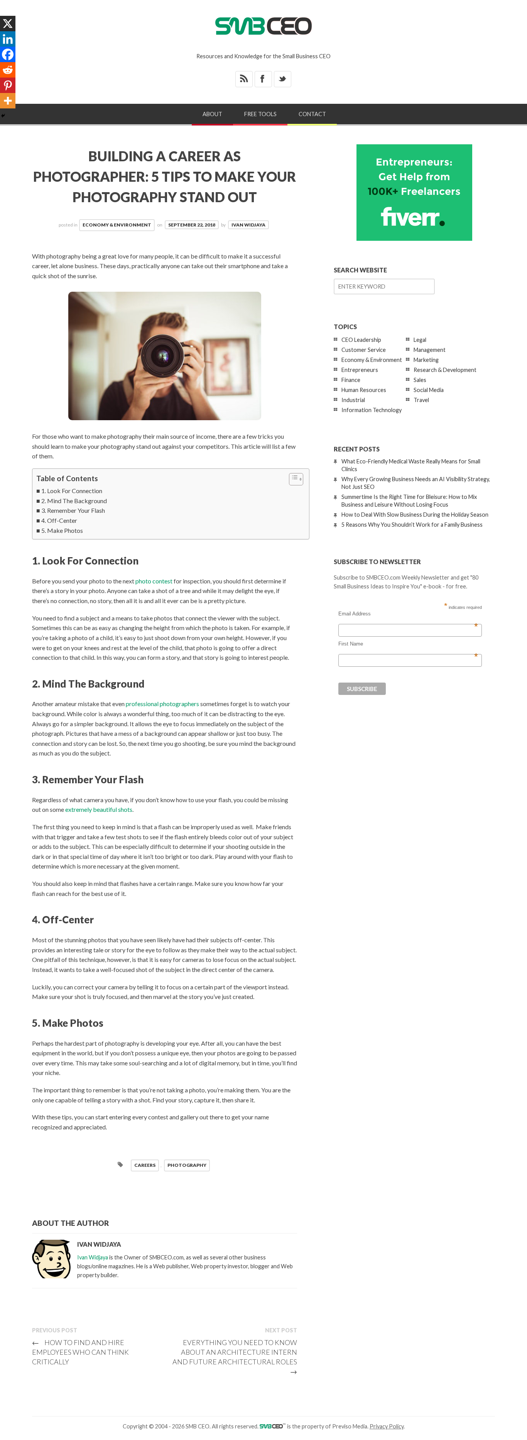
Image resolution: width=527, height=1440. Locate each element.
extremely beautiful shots (98, 809)
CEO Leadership (361, 339)
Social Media (429, 390)
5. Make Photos (62, 530)
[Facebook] (7, 54)
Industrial (353, 400)
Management (430, 349)
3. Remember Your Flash (73, 510)
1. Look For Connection (71, 490)
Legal (420, 339)
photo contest (153, 581)
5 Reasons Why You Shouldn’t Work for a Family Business (412, 524)
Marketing (426, 360)
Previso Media (349, 1426)
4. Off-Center (59, 520)
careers (144, 1165)
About (212, 114)
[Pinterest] (7, 85)
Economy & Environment (117, 225)
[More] (7, 100)
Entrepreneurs (359, 370)
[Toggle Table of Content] (292, 479)
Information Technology (371, 410)
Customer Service (363, 349)
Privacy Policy (387, 1426)
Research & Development (445, 370)
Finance (350, 380)
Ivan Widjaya (248, 225)
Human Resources (363, 390)
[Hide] (3, 116)
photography (186, 1165)
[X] (7, 23)
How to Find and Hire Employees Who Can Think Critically (80, 1352)
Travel (421, 400)
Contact (312, 114)
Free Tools (260, 114)
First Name (408, 644)
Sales (420, 380)
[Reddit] (7, 70)
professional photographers (162, 703)
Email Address (408, 614)
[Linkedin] (7, 39)
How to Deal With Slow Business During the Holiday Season (414, 514)
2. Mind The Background (74, 500)
